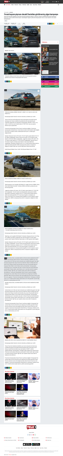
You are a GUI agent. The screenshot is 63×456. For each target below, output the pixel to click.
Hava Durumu (21, 437)
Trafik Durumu (49, 437)
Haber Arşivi (49, 440)
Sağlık (28, 4)
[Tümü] (57, 42)
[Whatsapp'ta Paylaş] (52, 23)
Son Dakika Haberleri (36, 440)
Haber (12, 4)
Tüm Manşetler (21, 440)
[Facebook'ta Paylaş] (48, 23)
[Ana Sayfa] (5, 5)
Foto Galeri (6, 12)
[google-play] (36, 444)
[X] (30, 435)
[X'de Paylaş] (50, 23)
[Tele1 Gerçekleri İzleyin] (7, 1)
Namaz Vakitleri (36, 437)
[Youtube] (33, 435)
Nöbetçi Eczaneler (8, 437)
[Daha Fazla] (53, 23)
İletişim (39, 4)
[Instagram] (31, 435)
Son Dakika (8, 4)
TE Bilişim (9, 454)
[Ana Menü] (58, 5)
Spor (31, 4)
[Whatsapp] (35, 435)
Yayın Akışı (35, 4)
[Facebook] (28, 435)
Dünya (20, 4)
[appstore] (27, 444)
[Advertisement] (50, 33)
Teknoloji (24, 4)
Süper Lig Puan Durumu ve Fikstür (10, 440)
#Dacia (6, 20)
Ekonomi (16, 4)
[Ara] (58, 1)
